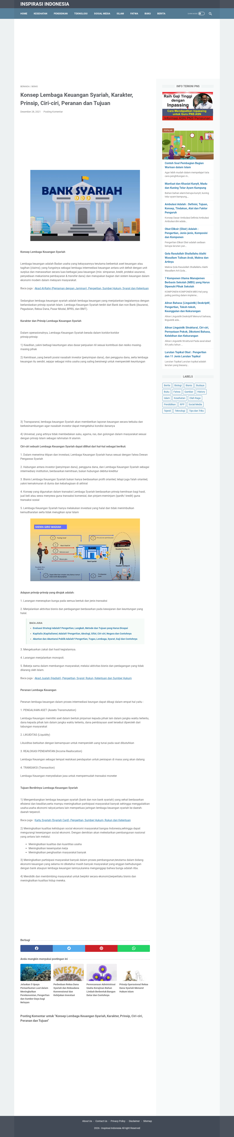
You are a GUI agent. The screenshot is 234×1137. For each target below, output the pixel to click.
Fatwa (134, 13)
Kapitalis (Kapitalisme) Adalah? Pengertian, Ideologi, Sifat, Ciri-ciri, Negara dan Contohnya (82, 633)
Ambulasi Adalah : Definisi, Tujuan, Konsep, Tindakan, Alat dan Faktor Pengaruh (186, 208)
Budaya (200, 385)
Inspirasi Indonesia (44, 4)
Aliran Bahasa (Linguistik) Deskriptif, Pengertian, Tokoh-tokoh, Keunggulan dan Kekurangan (187, 307)
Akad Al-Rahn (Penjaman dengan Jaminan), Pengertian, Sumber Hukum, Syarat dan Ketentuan (92, 288)
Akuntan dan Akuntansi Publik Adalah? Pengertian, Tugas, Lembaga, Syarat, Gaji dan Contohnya (85, 639)
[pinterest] (101, 948)
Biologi (178, 385)
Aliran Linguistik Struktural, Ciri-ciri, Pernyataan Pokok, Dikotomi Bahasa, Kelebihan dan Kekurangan (188, 331)
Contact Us (101, 1121)
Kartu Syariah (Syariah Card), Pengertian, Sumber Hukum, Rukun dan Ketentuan (83, 820)
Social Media (195, 404)
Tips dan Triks (196, 410)
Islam (120, 13)
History (201, 391)
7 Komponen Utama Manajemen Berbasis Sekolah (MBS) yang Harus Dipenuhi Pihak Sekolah (187, 282)
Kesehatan (40, 13)
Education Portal (102, 1131)
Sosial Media (102, 13)
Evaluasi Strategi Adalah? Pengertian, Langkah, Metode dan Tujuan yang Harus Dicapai (80, 628)
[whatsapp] (134, 948)
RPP (182, 404)
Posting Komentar (53, 111)
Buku (148, 13)
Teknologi (81, 13)
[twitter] (69, 948)
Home (23, 13)
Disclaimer (134, 1121)
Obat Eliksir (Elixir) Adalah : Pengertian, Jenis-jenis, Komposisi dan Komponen (186, 233)
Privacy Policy (118, 1121)
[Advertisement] (117, 49)
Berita (161, 13)
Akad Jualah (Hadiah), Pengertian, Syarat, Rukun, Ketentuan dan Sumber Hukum (83, 678)
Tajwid (167, 410)
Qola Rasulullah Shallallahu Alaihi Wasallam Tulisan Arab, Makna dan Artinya (186, 257)
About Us (87, 1121)
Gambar (188, 391)
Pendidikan (61, 13)
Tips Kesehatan (120, 1131)
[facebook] (36, 948)
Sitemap (147, 1121)
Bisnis (189, 385)
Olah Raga (195, 398)
